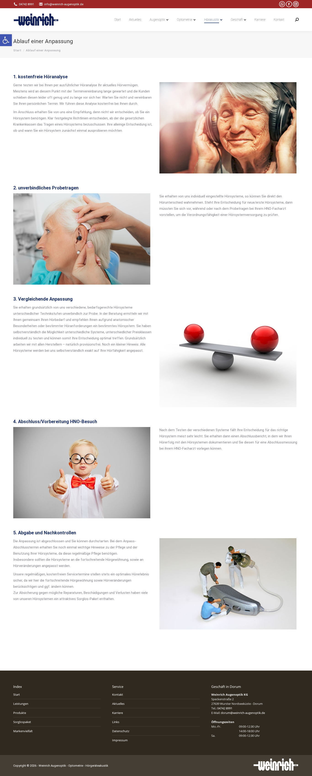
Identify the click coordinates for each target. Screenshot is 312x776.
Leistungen (20, 704)
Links (115, 722)
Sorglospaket (22, 722)
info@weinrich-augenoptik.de (63, 4)
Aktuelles (118, 704)
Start (16, 694)
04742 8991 (26, 4)
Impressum (120, 740)
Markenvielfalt (23, 731)
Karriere (117, 713)
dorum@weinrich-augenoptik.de (243, 713)
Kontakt (117, 694)
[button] (6, 40)
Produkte (19, 713)
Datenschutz (120, 731)
